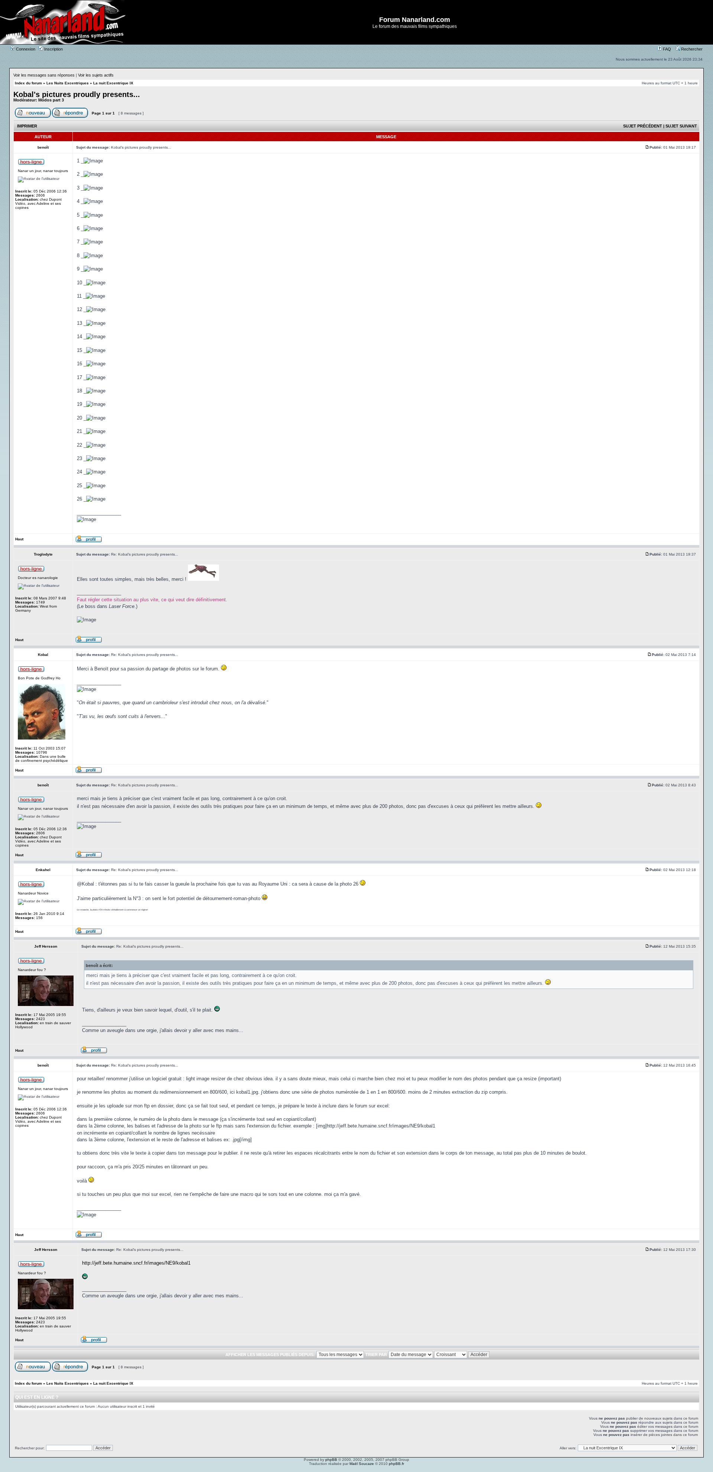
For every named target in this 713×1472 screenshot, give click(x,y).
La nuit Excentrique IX (113, 83)
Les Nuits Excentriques (67, 83)
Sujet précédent (642, 126)
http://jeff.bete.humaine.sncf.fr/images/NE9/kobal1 (136, 1263)
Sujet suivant (681, 126)
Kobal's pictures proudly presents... (76, 94)
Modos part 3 (51, 100)
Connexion (25, 49)
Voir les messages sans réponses (44, 75)
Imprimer (27, 126)
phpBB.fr (396, 1464)
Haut (19, 539)
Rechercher (691, 49)
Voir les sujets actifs (96, 75)
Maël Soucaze (361, 1464)
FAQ (666, 49)
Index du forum (28, 83)
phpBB (331, 1460)
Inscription (53, 49)
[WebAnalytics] (356, 1470)
